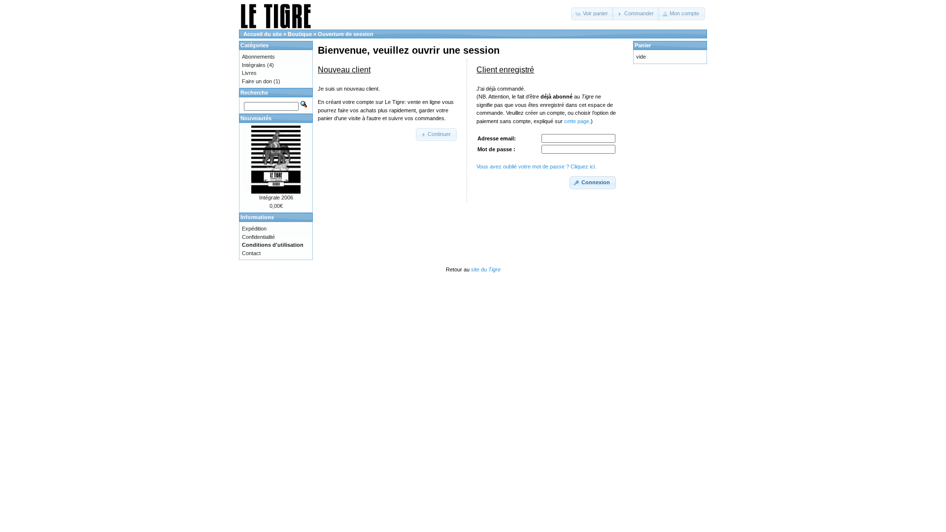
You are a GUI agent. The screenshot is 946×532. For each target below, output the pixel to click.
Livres (249, 73)
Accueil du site (262, 34)
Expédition (254, 229)
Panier (643, 45)
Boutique (300, 34)
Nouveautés (255, 118)
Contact (251, 253)
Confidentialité (258, 237)
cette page (576, 121)
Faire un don (257, 81)
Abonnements (258, 57)
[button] (592, 13)
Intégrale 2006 (276, 197)
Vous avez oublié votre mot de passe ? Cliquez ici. (536, 166)
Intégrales (254, 65)
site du (486, 269)
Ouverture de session (345, 34)
